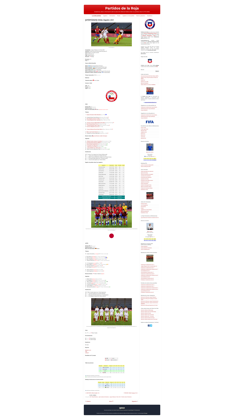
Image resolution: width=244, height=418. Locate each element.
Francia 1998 (143, 127)
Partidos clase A (144, 203)
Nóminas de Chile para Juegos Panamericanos (149, 301)
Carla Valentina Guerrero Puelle (93, 118)
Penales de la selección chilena (146, 188)
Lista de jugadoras (144, 205)
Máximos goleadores (140, 15)
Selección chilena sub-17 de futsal (147, 316)
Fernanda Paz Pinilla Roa (92, 145)
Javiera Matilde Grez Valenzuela (93, 147)
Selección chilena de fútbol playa (147, 310)
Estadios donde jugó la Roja (146, 184)
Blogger (145, 413)
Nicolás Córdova (150, 152)
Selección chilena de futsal (146, 313)
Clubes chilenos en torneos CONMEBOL (148, 84)
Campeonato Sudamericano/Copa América (149, 107)
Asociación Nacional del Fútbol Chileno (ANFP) (149, 75)
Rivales (118, 15)
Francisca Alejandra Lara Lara (93, 126)
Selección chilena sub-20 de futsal (147, 314)
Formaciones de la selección (146, 177)
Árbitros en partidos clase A (146, 186)
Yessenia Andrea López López (93, 125)
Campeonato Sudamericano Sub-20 (147, 273)
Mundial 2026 (143, 138)
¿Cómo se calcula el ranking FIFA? (147, 164)
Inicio (110, 401)
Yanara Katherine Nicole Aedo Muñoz (95, 129)
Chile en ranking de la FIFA (145, 166)
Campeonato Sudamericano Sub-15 (147, 264)
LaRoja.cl (87, 352)
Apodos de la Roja (144, 172)
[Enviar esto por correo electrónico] (90, 395)
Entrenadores (112, 15)
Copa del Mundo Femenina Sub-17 (147, 272)
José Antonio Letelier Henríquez (100, 135)
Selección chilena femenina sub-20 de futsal (149, 319)
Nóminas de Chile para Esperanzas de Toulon (149, 305)
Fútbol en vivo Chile (144, 81)
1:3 (153, 236)
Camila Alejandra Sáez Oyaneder (94, 120)
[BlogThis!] (91, 395)
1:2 (154, 156)
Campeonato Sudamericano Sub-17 (147, 267)
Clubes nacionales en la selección (147, 171)
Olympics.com (88, 350)
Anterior (88, 401)
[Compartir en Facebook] (94, 395)
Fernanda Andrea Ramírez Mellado (94, 142)
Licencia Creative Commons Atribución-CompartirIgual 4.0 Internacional (126, 410)
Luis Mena (150, 231)
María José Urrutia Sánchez (92, 131)
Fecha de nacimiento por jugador (147, 174)
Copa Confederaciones (145, 249)
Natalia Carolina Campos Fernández (94, 141)
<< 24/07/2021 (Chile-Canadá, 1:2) (92, 393)
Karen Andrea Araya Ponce (92, 124)
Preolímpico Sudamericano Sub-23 (147, 279)
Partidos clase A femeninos (126, 396)
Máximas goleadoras (145, 211)
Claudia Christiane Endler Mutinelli (93, 114)
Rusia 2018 (143, 135)
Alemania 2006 (144, 130)
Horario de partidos (144, 183)
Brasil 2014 (143, 133)
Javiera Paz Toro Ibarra (92, 146)
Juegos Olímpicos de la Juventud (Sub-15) (149, 266)
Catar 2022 (143, 136)
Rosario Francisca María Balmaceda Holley (96, 122)
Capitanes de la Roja (144, 178)
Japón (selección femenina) (103, 396)
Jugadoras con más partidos (146, 209)
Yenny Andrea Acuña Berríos (92, 143)
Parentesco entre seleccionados (147, 180)
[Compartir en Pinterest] (95, 395)
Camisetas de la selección (146, 175)
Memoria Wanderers (144, 83)
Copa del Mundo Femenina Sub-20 (147, 278)
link (145, 42)
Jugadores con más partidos (128, 15)
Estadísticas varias (144, 189)
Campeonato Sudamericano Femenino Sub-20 (149, 275)
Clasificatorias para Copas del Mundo (148, 108)
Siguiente (134, 401)
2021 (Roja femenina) (94, 396)
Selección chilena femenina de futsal (147, 317)
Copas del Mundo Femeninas (146, 247)
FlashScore (143, 80)
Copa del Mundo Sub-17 (145, 270)
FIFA (86, 351)
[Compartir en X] (92, 395)
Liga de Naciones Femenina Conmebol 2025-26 (150, 217)
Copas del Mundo (144, 110)
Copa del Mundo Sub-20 (145, 276)
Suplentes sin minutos (145, 181)
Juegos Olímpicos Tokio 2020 (115, 396)
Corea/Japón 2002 (144, 129)
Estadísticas (149, 15)
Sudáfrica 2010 (144, 132)
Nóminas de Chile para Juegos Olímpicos (148, 297)
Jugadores (105, 15)
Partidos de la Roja (122, 8)
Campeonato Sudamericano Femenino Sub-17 (149, 269)
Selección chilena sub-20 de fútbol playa (148, 311)
